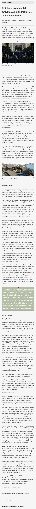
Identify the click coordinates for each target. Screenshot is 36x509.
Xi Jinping (26, 133)
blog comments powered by (13, 506)
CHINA (10, 3)
